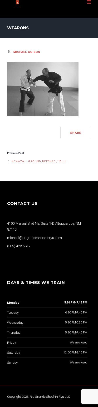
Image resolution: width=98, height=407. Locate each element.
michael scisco (26, 52)
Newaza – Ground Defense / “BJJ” (38, 161)
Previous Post (15, 153)
